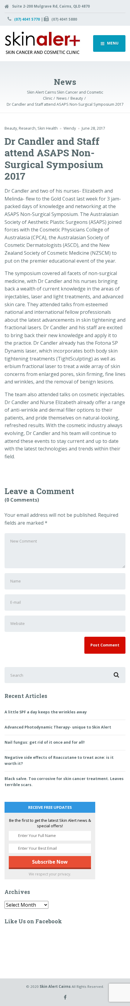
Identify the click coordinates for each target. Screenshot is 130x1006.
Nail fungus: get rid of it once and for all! (45, 742)
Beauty (11, 128)
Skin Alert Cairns (55, 986)
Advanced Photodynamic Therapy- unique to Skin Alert (58, 727)
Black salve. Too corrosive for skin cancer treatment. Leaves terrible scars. (64, 781)
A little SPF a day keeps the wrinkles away (46, 712)
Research (27, 128)
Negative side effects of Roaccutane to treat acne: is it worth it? (59, 760)
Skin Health (47, 128)
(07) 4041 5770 (27, 19)
